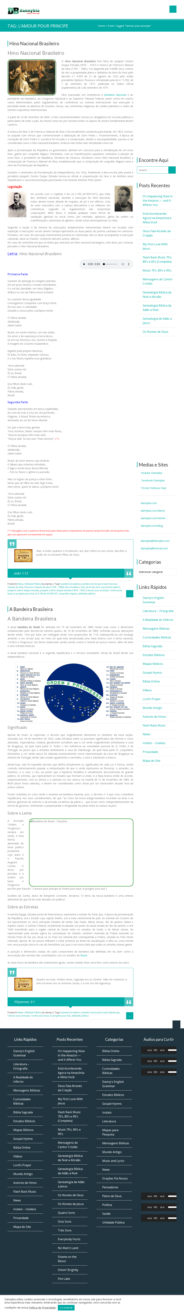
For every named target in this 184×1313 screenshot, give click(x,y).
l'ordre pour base (40, 1015)
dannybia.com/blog (152, 525)
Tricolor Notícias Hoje (153, 488)
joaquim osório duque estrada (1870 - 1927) (62, 590)
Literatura (109, 1121)
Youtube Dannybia (151, 473)
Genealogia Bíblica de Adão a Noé (157, 307)
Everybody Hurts (69, 1239)
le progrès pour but (24, 593)
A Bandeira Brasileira (31, 609)
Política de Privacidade (42, 1307)
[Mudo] (167, 1050)
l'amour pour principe (97, 590)
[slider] (171, 1050)
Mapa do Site (151, 761)
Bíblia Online (151, 681)
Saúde (106, 1214)
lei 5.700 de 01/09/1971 (47, 593)
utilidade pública (86, 593)
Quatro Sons (66, 1213)
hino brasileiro (72, 587)
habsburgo (114, 1012)
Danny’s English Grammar (153, 600)
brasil (104, 583)
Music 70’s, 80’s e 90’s (157, 270)
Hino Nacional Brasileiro (34, 43)
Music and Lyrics (113, 1161)
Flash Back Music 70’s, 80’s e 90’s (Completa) (157, 259)
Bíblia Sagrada (152, 646)
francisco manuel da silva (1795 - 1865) (44, 587)
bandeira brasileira (70, 583)
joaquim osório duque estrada (23, 590)
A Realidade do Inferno (158, 620)
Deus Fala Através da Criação (157, 233)
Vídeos (147, 690)
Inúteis (107, 1112)
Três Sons (65, 1230)
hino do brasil (88, 587)
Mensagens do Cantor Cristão (158, 281)
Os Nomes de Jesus (71, 1204)
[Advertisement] (156, 94)
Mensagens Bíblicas (156, 629)
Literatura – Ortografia (158, 611)
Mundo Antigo (152, 708)
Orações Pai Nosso (115, 1178)
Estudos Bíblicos (154, 655)
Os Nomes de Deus (155, 332)
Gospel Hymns (152, 673)
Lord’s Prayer (152, 699)
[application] (159, 1050)
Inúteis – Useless (154, 743)
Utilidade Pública (33, 583)
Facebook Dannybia (153, 480)
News (146, 734)
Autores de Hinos (154, 717)
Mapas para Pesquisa (110, 1132)
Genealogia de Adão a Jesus (157, 321)
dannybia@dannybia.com (155, 540)
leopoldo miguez (68, 593)
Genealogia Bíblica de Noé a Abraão (157, 294)
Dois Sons (64, 1222)
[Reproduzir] (146, 1050)
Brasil (83, 955)
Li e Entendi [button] (66, 1307)
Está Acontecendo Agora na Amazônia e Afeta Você (157, 218)
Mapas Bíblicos (153, 664)
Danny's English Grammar (113, 1084)
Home (101, 25)
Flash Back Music (154, 725)
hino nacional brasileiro (108, 587)
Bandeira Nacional (115, 94)
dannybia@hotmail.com (154, 548)
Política (107, 1205)
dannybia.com (149, 503)
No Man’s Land (68, 1248)
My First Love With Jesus (155, 246)
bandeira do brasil (90, 583)
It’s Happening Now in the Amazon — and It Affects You (158, 200)
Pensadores (110, 1187)
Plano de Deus (112, 1196)
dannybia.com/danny (153, 510)
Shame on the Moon (67, 1259)
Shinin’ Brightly (68, 1270)
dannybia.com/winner (153, 518)
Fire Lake (64, 1279)
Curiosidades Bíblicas (157, 637)
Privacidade (150, 752)
